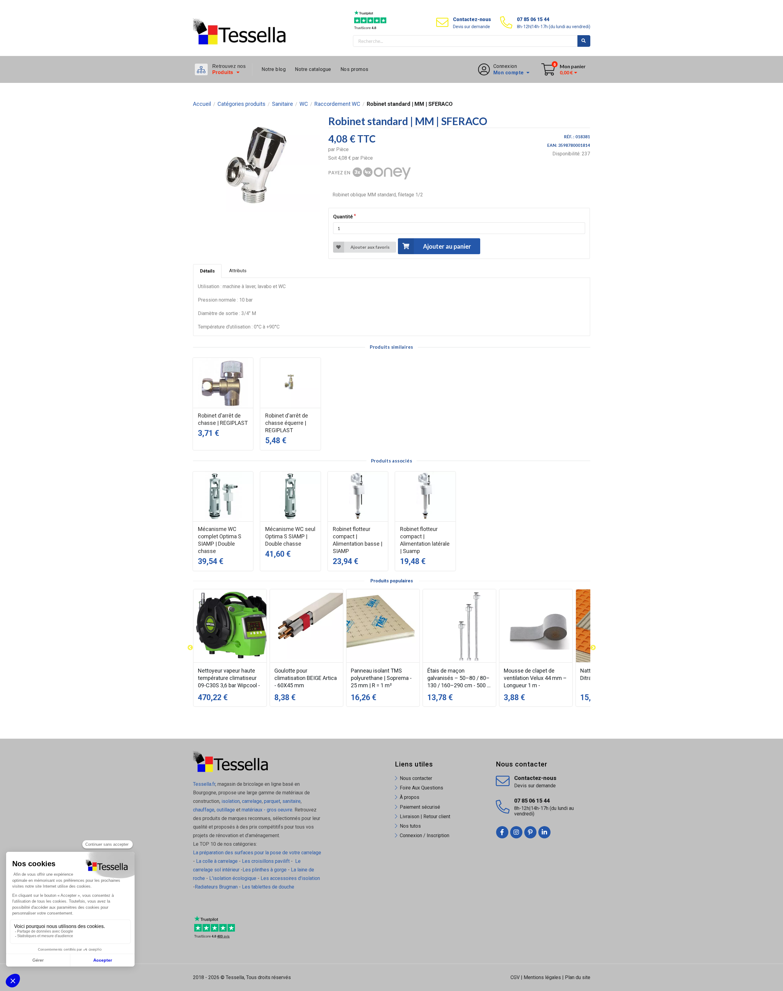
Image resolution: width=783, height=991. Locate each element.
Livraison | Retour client (425, 816)
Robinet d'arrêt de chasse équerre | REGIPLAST (286, 422)
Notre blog (274, 69)
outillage (226, 810)
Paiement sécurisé (420, 807)
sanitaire (291, 801)
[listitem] (230, 648)
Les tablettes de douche (268, 887)
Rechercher (583, 41)
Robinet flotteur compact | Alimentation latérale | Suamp (425, 540)
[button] (190, 647)
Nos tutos (410, 826)
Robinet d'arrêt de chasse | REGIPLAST (223, 419)
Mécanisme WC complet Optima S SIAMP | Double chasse (219, 540)
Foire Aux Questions (421, 788)
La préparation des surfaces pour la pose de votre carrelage (257, 853)
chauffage (203, 810)
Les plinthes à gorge (265, 870)
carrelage (252, 801)
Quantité (343, 217)
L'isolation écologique (232, 878)
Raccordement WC (337, 104)
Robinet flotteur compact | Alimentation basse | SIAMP (357, 540)
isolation (230, 801)
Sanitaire (282, 104)
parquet (272, 801)
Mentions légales (542, 977)
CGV (515, 977)
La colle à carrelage (217, 861)
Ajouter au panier (447, 246)
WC (303, 104)
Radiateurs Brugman (216, 887)
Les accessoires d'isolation (290, 878)
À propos (409, 797)
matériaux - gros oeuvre (267, 810)
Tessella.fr (204, 784)
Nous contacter (416, 778)
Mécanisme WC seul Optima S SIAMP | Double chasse (290, 536)
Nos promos (354, 69)
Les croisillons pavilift (266, 861)
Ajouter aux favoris (370, 247)
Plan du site (577, 977)
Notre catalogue (313, 69)
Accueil (202, 104)
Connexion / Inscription (424, 835)
